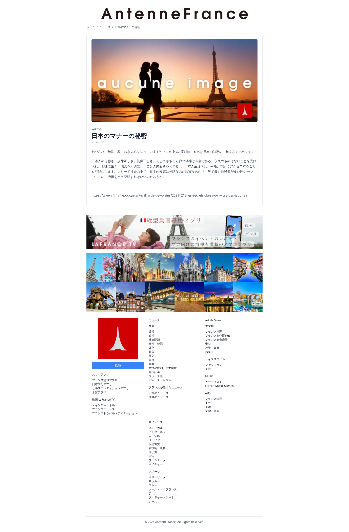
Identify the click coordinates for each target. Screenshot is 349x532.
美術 (208, 407)
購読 (118, 365)
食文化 (209, 326)
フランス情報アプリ (105, 380)
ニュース (104, 27)
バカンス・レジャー (161, 380)
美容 (208, 369)
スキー (153, 485)
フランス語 (156, 376)
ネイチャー (156, 464)
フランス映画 (213, 399)
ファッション (213, 365)
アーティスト (213, 382)
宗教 (151, 364)
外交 (151, 348)
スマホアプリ (100, 374)
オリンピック (157, 477)
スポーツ (154, 471)
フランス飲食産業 (216, 340)
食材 (208, 344)
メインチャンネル (103, 405)
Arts (208, 393)
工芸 (208, 403)
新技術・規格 (157, 448)
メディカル (156, 428)
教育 (151, 352)
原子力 (153, 452)
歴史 (151, 356)
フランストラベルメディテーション (114, 413)
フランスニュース (103, 409)
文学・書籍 (212, 411)
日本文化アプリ (102, 384)
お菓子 (209, 352)
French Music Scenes (219, 386)
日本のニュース (158, 393)
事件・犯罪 (156, 344)
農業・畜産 (212, 348)
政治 (151, 335)
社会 (151, 326)
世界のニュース (158, 397)
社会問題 (154, 340)
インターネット (158, 432)
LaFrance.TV (107, 399)
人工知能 (154, 436)
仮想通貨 (154, 444)
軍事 (151, 360)
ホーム (90, 27)
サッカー (154, 481)
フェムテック (157, 460)
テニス (153, 493)
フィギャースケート (161, 497)
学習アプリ (99, 392)
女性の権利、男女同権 (163, 368)
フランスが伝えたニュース (166, 387)
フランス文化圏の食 (218, 335)
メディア (154, 440)
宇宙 (151, 456)
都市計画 (154, 372)
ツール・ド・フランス (163, 489)
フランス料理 (213, 331)
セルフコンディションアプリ (110, 388)
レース (153, 501)
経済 (151, 331)
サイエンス (156, 422)
